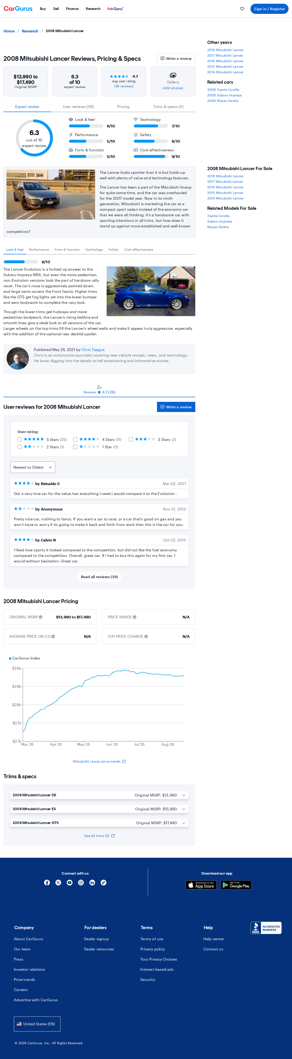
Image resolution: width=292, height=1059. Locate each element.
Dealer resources (99, 949)
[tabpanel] (99, 295)
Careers (21, 989)
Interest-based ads (157, 969)
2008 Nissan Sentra (223, 101)
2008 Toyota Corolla (223, 90)
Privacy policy (152, 949)
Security (147, 979)
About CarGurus (28, 939)
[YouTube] (69, 884)
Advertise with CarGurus (36, 1000)
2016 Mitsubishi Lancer (225, 61)
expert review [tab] (27, 106)
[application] (99, 702)
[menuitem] (43, 8)
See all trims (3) (96, 836)
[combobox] (37, 1024)
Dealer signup (96, 939)
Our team (22, 949)
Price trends (24, 979)
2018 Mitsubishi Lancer (225, 50)
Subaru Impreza (219, 221)
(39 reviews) (123, 86)
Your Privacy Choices (158, 959)
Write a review (179, 58)
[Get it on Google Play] (236, 885)
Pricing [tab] (123, 106)
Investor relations (29, 969)
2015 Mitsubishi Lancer (225, 66)
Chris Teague (93, 349)
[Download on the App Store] (201, 885)
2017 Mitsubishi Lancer (225, 55)
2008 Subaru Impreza (224, 95)
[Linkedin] (92, 884)
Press (18, 959)
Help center (213, 939)
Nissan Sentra (218, 227)
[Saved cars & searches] (242, 8)
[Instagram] (81, 884)
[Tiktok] (103, 884)
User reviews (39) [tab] (78, 106)
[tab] (14, 249)
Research (30, 31)
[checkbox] (20, 439)
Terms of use (151, 939)
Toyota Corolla (218, 216)
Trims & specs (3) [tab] (168, 106)
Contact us (213, 949)
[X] (58, 884)
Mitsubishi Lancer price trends (96, 761)
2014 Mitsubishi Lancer (225, 72)
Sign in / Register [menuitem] (269, 8)
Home (9, 31)
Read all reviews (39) (99, 576)
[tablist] (99, 106)
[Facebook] (47, 884)
